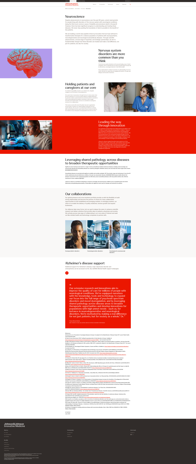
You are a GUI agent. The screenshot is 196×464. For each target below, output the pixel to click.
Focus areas (83, 8)
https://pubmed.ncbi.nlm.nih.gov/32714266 (74, 371)
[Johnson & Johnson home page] (71, 4)
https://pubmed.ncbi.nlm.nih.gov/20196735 (89, 389)
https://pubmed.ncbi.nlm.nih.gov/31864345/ (102, 367)
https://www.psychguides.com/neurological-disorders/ (117, 346)
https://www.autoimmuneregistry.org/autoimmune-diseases (97, 397)
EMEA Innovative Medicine (69, 8)
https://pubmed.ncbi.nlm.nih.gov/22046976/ (75, 361)
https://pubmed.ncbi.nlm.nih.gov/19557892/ (75, 374)
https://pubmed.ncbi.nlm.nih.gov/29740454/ (106, 381)
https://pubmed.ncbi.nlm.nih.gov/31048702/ (80, 364)
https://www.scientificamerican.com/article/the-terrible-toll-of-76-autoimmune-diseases (84, 392)
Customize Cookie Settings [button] (9, 448)
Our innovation (77, 8)
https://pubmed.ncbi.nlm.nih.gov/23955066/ (75, 377)
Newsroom (124, 4)
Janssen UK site (29, 454)
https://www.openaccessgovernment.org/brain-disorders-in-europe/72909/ (82, 340)
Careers (117, 4)
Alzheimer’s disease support (85, 263)
